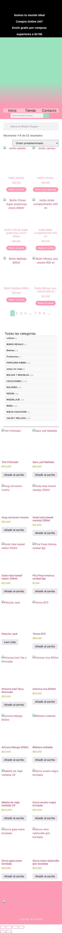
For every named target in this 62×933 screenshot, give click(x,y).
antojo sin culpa (14, 369)
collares (10, 338)
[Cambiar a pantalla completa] (9, 927)
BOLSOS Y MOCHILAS (18, 375)
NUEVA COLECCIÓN (16, 412)
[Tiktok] (36, 6)
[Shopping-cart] (48, 6)
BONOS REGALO (15, 344)
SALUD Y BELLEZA (16, 418)
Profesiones (12, 356)
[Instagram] (25, 6)
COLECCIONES (14, 381)
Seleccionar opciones (45, 189)
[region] (31, 72)
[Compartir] (15, 927)
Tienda (30, 110)
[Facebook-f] (13, 6)
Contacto (49, 110)
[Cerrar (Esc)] (21, 927)
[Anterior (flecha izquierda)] (2, 931)
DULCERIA (12, 387)
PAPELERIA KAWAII (16, 363)
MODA (10, 406)
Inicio (12, 110)
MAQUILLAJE (13, 399)
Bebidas (10, 350)
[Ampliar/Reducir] (2, 927)
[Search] (46, 115)
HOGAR (10, 393)
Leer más (10, 642)
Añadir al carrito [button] (16, 189)
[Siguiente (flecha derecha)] (9, 931)
